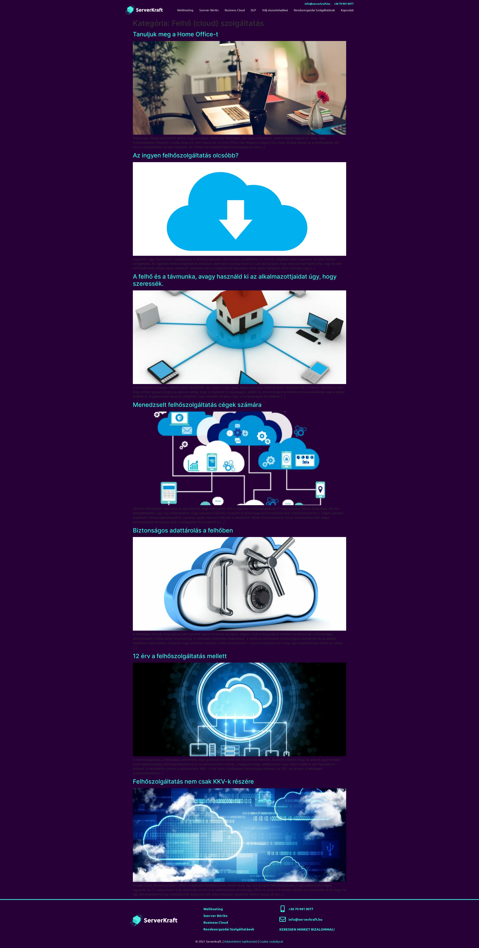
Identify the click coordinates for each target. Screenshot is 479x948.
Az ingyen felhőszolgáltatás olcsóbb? (186, 155)
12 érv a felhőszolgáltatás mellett (180, 656)
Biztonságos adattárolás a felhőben (183, 530)
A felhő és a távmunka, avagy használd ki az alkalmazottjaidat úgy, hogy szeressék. (235, 280)
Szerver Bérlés (209, 10)
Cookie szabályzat (271, 941)
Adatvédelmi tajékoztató (240, 941)
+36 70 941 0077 (344, 3)
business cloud (215, 922)
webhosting (213, 909)
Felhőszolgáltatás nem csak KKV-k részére (193, 781)
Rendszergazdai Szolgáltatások (314, 10)
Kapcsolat (347, 10)
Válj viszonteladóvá (275, 10)
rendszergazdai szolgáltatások (228, 929)
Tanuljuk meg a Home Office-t (175, 34)
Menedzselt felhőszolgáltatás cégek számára (197, 404)
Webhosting (185, 10)
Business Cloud (235, 10)
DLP (253, 10)
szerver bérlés (215, 915)
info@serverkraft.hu (317, 3)
